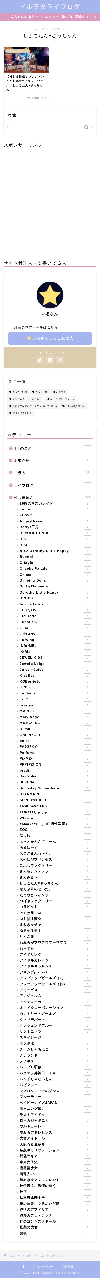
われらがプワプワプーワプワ (54, 942)
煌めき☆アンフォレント (54, 1180)
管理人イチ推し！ (22, 413)
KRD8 (54, 687)
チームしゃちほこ (54, 1049)
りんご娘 (54, 936)
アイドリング (54, 954)
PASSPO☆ (54, 746)
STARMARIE (54, 794)
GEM (54, 628)
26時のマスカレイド (54, 503)
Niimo (54, 729)
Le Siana (54, 693)
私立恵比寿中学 (54, 1197)
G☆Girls (54, 634)
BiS (54, 539)
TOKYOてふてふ (54, 812)
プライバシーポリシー (40, 1266)
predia (54, 770)
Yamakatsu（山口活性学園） (54, 824)
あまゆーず (54, 847)
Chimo (54, 575)
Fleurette (54, 616)
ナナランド (54, 1055)
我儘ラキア (54, 1156)
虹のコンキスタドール (54, 1221)
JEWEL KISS (54, 657)
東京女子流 (54, 1162)
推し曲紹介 (52, 497)
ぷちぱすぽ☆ (54, 919)
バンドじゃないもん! (54, 1079)
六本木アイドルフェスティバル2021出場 (34, 406)
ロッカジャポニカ (54, 1120)
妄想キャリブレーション (54, 1150)
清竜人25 (54, 1174)
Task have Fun (54, 806)
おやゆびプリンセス (54, 859)
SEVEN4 (54, 782)
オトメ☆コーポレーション (54, 1008)
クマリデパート (54, 1019)
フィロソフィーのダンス (54, 1091)
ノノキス (54, 1061)
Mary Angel (54, 717)
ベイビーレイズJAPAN (54, 1103)
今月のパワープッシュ (62, 399)
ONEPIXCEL (54, 735)
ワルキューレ (54, 1126)
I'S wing (54, 640)
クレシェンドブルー (54, 1025)
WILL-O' (54, 818)
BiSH (54, 545)
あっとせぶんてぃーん (54, 841)
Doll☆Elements (54, 586)
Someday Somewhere (54, 788)
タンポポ (54, 1043)
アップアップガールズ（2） (54, 978)
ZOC (54, 830)
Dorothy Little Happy (54, 592)
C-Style (54, 563)
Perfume (54, 752)
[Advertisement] (50, 203)
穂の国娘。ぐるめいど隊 (54, 1204)
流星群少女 (54, 1168)
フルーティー (54, 1097)
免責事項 (67, 1266)
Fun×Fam (54, 622)
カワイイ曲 (41, 392)
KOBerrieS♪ (54, 681)
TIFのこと (51, 448)
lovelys (54, 705)
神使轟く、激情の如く (54, 1186)
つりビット (54, 907)
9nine (54, 509)
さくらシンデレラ (54, 871)
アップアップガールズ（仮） (54, 984)
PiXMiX (54, 758)
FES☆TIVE (54, 610)
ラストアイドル (54, 1115)
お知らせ (51, 460)
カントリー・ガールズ (54, 1014)
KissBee (54, 675)
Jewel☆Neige (54, 664)
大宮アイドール (54, 1138)
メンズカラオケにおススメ (27, 399)
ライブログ (51, 485)
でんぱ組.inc (54, 913)
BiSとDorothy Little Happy (54, 551)
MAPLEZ (54, 711)
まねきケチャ (54, 925)
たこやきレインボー (54, 895)
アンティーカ (54, 1002)
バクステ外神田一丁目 (54, 1073)
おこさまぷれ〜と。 (54, 853)
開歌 (54, 1233)
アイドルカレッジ (54, 960)
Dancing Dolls (54, 580)
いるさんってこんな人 (53, 338)
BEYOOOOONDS (54, 533)
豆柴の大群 (54, 1227)
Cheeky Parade (54, 568)
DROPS (54, 598)
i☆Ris (54, 652)
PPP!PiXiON (54, 764)
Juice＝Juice (54, 669)
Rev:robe (54, 776)
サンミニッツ (54, 1031)
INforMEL (54, 646)
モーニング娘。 (54, 1108)
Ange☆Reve (54, 521)
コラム (51, 473)
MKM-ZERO (54, 723)
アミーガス (54, 990)
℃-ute (54, 835)
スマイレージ (54, 1037)
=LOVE (54, 515)
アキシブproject (54, 972)
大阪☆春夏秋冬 (54, 1144)
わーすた (54, 948)
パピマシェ (54, 1085)
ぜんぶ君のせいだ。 (54, 889)
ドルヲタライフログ (50, 6)
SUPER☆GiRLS (54, 800)
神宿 (54, 1192)
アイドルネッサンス (54, 966)
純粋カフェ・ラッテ (54, 1215)
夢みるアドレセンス (54, 1132)
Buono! (54, 557)
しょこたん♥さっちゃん (54, 883)
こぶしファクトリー (54, 865)
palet (54, 741)
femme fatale (54, 604)
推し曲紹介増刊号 (75, 406)
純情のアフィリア (54, 1209)
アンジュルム (54, 996)
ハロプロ (61, 392)
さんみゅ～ (54, 877)
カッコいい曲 (19, 392)
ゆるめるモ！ (54, 930)
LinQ (54, 699)
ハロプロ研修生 (54, 1067)
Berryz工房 (54, 527)
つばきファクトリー (54, 901)
